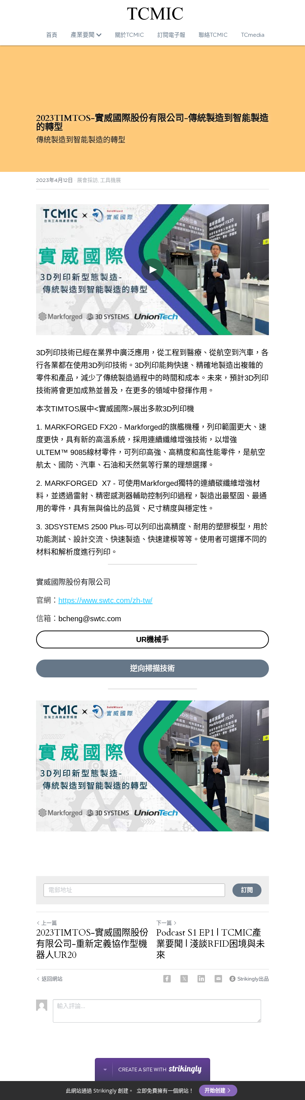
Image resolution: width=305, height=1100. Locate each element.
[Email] (218, 978)
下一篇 (164, 923)
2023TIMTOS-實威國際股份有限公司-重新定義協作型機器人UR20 (92, 944)
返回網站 (52, 979)
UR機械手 (152, 639)
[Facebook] (167, 978)
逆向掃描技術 (152, 668)
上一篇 (49, 923)
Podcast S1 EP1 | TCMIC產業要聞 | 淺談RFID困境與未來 (210, 944)
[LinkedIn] (201, 978)
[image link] (155, 13)
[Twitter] (184, 978)
